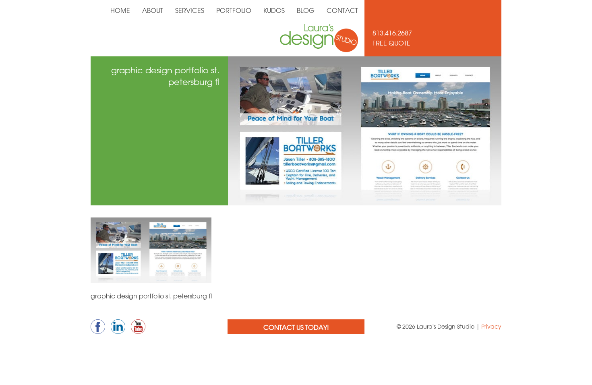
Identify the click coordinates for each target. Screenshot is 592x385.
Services (189, 10)
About (152, 10)
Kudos (274, 10)
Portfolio (233, 10)
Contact (342, 10)
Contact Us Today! (296, 327)
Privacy (491, 326)
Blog (306, 10)
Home (120, 10)
